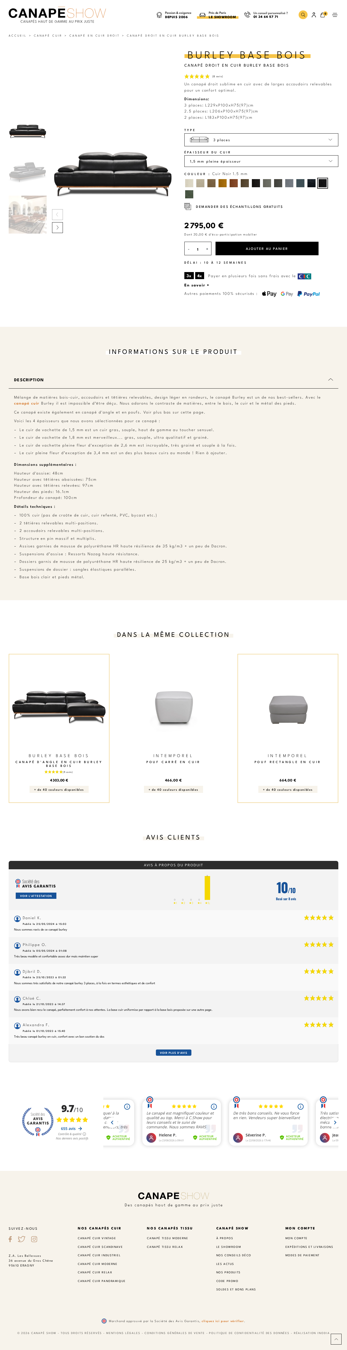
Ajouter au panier (267, 248)
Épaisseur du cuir (207, 152)
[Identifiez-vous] (314, 14)
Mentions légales (123, 1333)
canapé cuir (27, 403)
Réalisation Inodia (312, 1333)
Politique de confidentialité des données (249, 1333)
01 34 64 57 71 (265, 16)
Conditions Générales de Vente (174, 1333)
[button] (303, 15)
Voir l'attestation (36, 896)
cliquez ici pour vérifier (223, 1321)
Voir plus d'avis (173, 1053)
